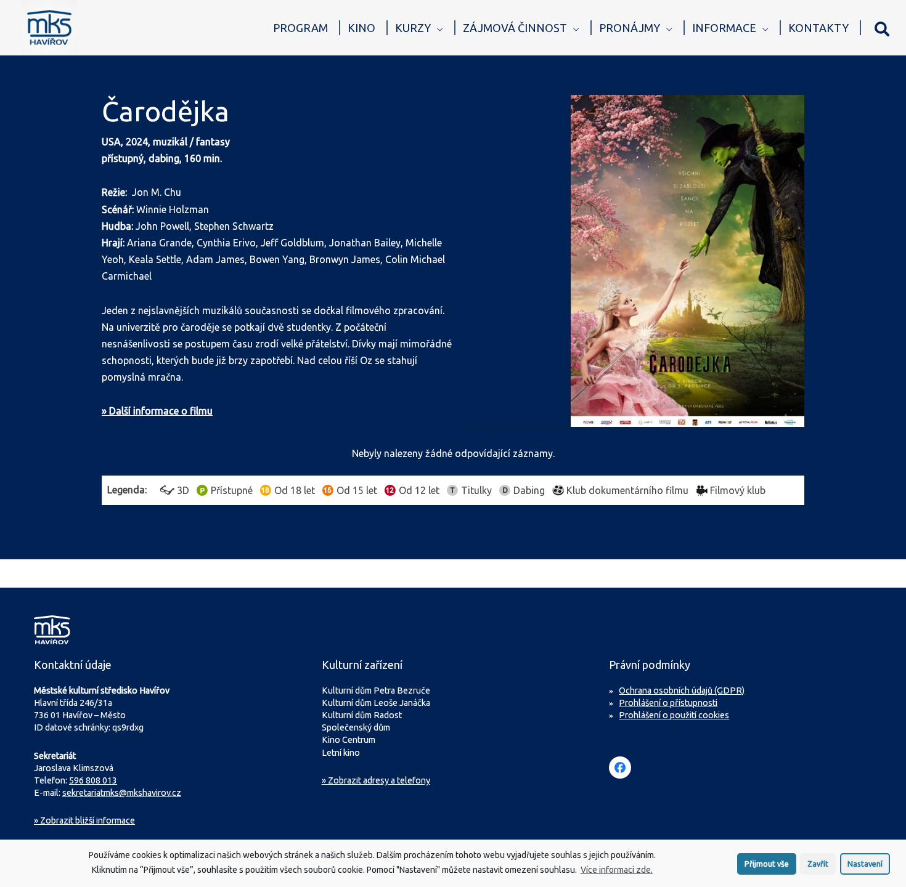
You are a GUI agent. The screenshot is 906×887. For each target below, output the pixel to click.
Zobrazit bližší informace (84, 820)
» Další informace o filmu (157, 410)
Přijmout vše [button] (767, 863)
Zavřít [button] (817, 863)
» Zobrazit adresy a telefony (376, 780)
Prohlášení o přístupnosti (668, 703)
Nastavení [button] (865, 863)
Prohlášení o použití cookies (674, 715)
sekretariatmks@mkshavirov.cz (121, 793)
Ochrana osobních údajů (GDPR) (682, 690)
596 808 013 (93, 780)
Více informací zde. (617, 869)
